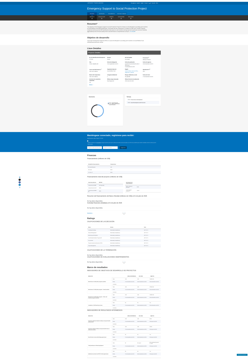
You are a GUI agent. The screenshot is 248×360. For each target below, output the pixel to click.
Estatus (109, 57)
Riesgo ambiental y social (131, 74)
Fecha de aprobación (130, 62)
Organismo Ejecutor (111, 69)
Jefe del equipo (128, 57)
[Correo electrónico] (19, 177)
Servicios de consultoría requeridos (94, 79)
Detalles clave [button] (101, 16)
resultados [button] (130, 16)
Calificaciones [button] (121, 16)
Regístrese (123, 147)
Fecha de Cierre (146, 74)
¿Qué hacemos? (90, 2)
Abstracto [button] (92, 16)
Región (126, 69)
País (90, 62)
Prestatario (146, 57)
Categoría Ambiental (112, 74)
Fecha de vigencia (147, 62)
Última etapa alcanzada (112, 79)
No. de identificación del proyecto (97, 57)
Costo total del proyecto (95, 69)
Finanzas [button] (111, 16)
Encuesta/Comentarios (242, 354)
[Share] (19, 182)
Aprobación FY (146, 69)
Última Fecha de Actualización (132, 79)
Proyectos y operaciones (98, 2)
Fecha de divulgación (112, 62)
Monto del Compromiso (94, 74)
